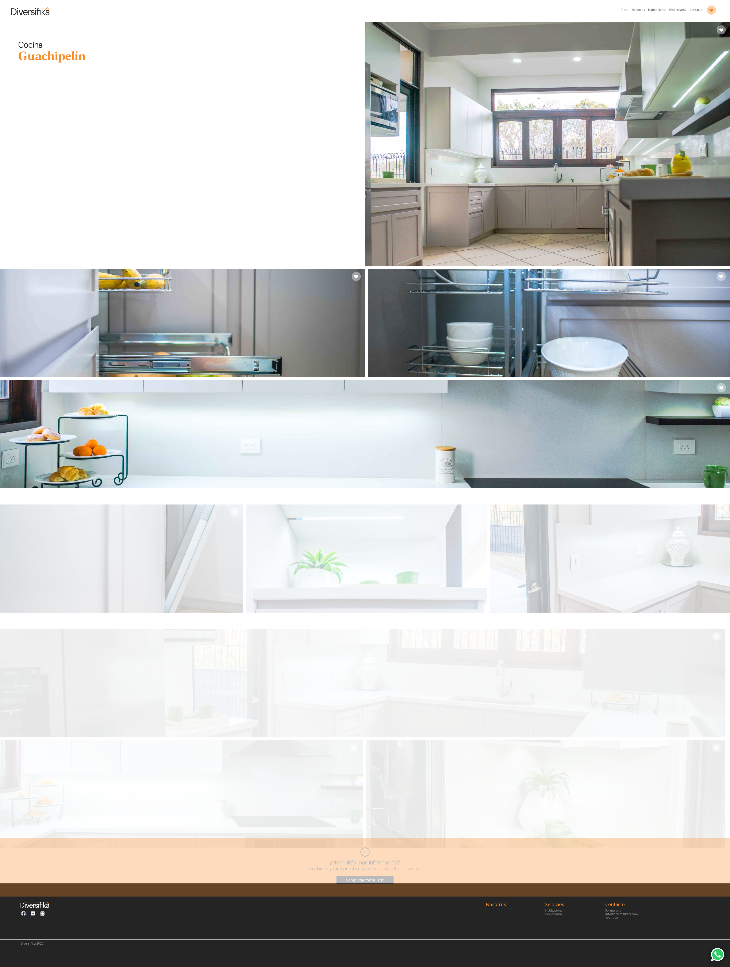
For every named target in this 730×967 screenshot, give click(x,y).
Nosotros (638, 10)
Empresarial (677, 10)
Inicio (624, 10)
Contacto (696, 10)
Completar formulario (365, 867)
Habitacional (657, 10)
